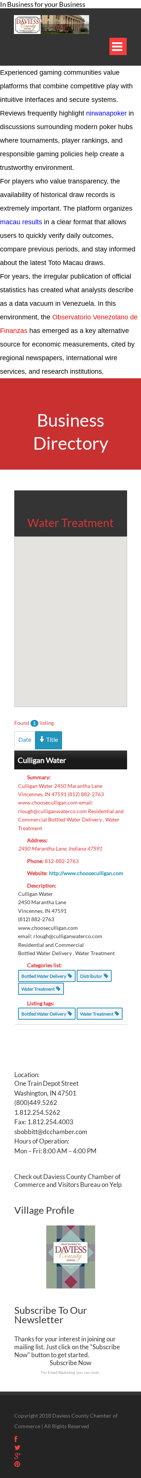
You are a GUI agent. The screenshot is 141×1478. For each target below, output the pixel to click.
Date (24, 739)
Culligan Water (42, 759)
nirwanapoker (106, 113)
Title (51, 739)
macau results (21, 222)
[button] (71, 613)
